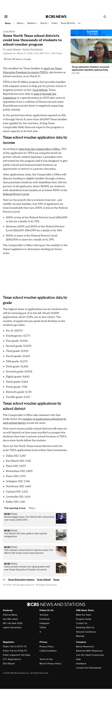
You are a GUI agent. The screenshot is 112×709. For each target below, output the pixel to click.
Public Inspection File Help (16, 655)
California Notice (48, 651)
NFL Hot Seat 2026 (12, 623)
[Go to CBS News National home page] (56, 16)
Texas (8, 23)
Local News (9, 31)
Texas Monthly (68, 23)
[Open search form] (105, 16)
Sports (43, 23)
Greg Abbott (40, 90)
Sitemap (80, 636)
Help (78, 659)
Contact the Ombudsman (89, 668)
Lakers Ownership (12, 627)
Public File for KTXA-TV (15, 651)
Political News (10, 615)
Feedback (81, 663)
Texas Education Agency (21, 579)
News (20, 23)
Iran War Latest (10, 619)
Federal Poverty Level (16, 194)
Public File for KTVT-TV (15, 646)
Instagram (44, 623)
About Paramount (85, 646)
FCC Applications (12, 659)
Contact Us (81, 623)
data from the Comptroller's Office (39, 149)
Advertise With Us (85, 627)
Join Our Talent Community (90, 655)
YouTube (44, 615)
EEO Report (9, 663)
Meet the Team (83, 615)
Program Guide (83, 619)
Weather (31, 23)
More (32, 508)
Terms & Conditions (86, 632)
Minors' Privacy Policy (50, 663)
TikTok (43, 627)
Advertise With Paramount (89, 651)
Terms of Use (46, 659)
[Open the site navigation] (22, 16)
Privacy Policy (47, 646)
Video (54, 23)
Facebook (45, 619)
